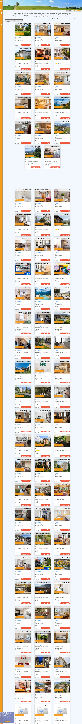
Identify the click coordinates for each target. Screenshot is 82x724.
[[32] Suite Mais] (62, 293)
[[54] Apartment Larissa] (23, 489)
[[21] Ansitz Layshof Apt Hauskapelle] (23, 220)
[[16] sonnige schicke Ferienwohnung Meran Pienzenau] (33, 152)
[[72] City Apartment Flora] (23, 637)
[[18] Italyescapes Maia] (23, 195)
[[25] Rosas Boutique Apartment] (43, 244)
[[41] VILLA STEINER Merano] (62, 367)
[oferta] (35, 39)
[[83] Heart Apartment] (62, 710)
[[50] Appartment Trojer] (62, 440)
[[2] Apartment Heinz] (43, 29)
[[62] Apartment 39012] (62, 539)
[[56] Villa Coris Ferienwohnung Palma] (62, 489)
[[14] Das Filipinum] (43, 127)
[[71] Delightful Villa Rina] (62, 612)
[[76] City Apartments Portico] (43, 661)
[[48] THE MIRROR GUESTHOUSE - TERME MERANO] (23, 440)
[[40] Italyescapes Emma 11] (43, 367)
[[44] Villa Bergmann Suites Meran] (62, 391)
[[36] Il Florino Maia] (23, 342)
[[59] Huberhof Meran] (62, 514)
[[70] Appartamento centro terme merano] (43, 612)
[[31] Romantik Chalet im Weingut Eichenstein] (43, 293)
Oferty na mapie (78, 10)
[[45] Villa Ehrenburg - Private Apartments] (23, 416)
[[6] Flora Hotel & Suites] (62, 53)
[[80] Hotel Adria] (62, 686)
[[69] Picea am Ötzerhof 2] (23, 612)
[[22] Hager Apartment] (43, 220)
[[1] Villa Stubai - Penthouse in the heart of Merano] (23, 29)
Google (5, 713)
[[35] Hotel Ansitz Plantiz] (62, 318)
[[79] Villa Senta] (43, 686)
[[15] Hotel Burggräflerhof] (62, 127)
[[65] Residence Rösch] (62, 563)
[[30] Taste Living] (23, 293)
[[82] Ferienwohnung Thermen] (43, 710)
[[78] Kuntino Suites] (23, 686)
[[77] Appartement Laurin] (62, 661)
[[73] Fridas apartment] (43, 637)
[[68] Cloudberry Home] (62, 588)
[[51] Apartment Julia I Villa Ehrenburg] (23, 465)
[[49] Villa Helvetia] (43, 440)
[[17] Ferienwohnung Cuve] (52, 152)
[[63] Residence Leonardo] (23, 563)
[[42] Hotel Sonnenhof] (23, 391)
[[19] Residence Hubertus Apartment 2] (43, 195)
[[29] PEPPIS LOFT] (62, 269)
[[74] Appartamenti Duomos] (62, 637)
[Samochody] (1, 21)
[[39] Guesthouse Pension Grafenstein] (23, 367)
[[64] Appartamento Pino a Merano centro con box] (43, 563)
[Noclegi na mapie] (1, 9)
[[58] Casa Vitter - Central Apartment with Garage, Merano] (43, 514)
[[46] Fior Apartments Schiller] (43, 416)
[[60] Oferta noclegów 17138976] (23, 539)
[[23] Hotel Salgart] (62, 220)
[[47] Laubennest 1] (62, 416)
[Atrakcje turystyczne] (1, 24)
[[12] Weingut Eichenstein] (62, 103)
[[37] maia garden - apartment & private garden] (43, 342)
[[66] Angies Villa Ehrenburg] (23, 588)
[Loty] (1, 17)
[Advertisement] (42, 179)
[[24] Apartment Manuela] (23, 244)
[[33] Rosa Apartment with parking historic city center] (23, 318)
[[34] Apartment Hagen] (43, 318)
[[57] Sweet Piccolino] (23, 514)
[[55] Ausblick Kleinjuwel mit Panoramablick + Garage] (43, 489)
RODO (6, 719)
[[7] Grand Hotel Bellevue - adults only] (23, 78)
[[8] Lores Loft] (43, 78)
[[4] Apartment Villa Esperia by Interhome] (23, 53)
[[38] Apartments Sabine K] (62, 342)
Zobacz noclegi (26, 44)
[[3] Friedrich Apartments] (62, 29)
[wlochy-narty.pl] (1, 1)
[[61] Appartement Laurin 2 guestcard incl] (43, 539)
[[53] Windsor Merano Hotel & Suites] (62, 465)
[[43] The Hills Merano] (43, 391)
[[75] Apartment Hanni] (23, 661)
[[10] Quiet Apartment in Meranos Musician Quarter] (23, 103)
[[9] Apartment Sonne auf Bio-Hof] (62, 78)
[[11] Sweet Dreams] (43, 103)
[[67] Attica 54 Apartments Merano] (43, 588)
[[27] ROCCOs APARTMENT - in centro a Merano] (23, 269)
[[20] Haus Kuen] (62, 195)
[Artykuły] (1, 13)
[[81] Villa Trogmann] (23, 710)
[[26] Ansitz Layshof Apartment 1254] (62, 244)
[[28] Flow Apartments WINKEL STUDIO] (43, 269)
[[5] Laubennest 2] (43, 53)
